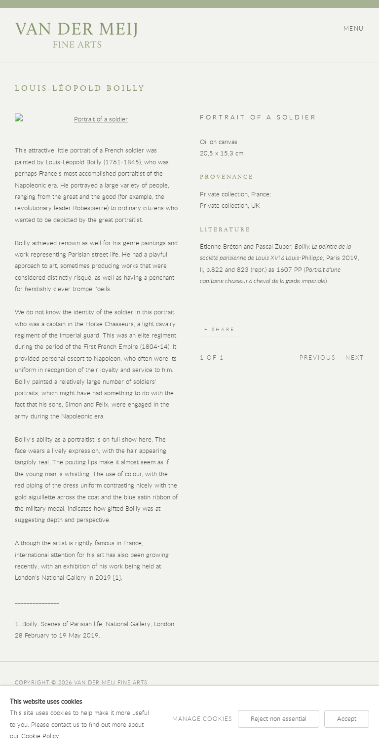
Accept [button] (346, 718)
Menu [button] (353, 28)
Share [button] (223, 329)
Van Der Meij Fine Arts (76, 35)
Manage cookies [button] (202, 718)
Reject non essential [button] (278, 718)
